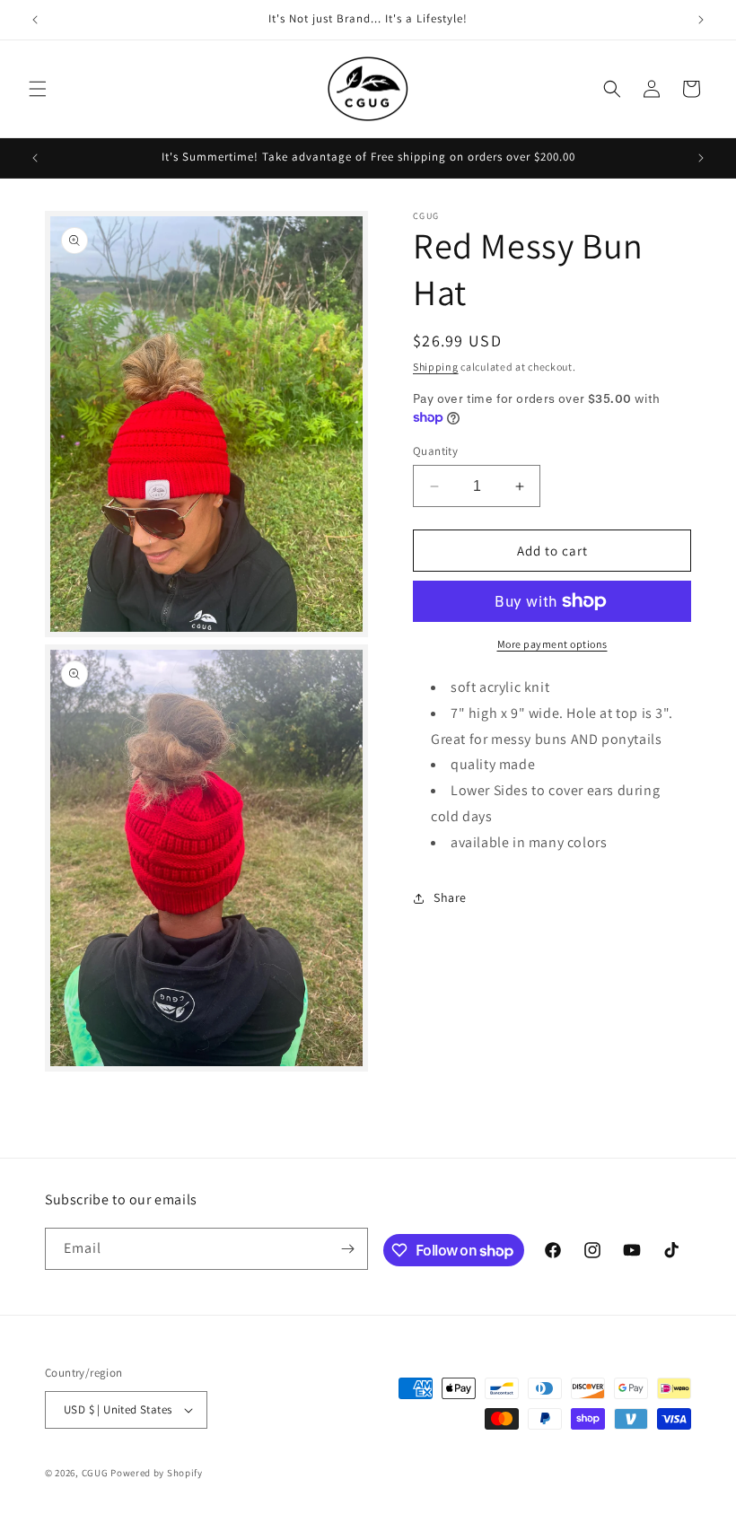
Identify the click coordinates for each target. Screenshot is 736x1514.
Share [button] (450, 897)
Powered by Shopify (156, 1472)
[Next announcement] (701, 19)
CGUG (95, 1472)
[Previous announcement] (35, 19)
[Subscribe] (347, 1249)
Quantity (435, 451)
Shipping (436, 366)
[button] (37, 89)
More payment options (552, 644)
